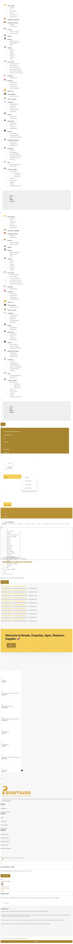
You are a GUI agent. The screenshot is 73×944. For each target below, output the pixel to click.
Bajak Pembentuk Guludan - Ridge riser (10, 718)
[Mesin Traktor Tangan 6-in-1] (4, 702)
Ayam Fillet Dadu (5, 731)
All (6, 529)
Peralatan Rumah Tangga (11, 563)
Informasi (3, 813)
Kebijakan (3, 830)
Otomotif (8, 560)
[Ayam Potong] (4, 766)
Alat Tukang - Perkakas (11, 536)
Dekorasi (8, 543)
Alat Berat (8, 532)
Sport (7, 567)
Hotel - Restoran (10, 551)
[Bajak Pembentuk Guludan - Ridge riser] (4, 715)
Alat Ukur (8, 538)
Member (3, 804)
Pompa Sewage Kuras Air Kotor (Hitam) (10, 693)
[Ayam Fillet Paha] (4, 741)
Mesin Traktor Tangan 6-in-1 (8, 706)
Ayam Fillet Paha (5, 744)
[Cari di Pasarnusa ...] (1, 526)
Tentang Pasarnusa (6, 800)
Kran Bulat (4, 680)
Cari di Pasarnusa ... (5, 558)
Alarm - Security (9, 531)
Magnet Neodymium (10, 556)
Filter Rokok (9, 547)
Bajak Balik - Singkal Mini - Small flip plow (11, 757)
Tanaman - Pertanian (10, 569)
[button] (2, 679)
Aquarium (8, 540)
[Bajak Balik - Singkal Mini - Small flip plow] (4, 753)
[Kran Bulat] (4, 677)
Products (4, 572)
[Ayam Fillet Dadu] (4, 728)
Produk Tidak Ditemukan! (7, 574)
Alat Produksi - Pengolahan (12, 534)
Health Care (9, 549)
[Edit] (5, 205)
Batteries (8, 542)
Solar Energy (9, 565)
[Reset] (3, 424)
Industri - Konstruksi (10, 552)
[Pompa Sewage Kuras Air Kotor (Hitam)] (4, 689)
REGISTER (36, 941)
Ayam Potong (4, 770)
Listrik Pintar (9, 554)
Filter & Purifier (9, 545)
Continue (5, 582)
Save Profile (5, 875)
